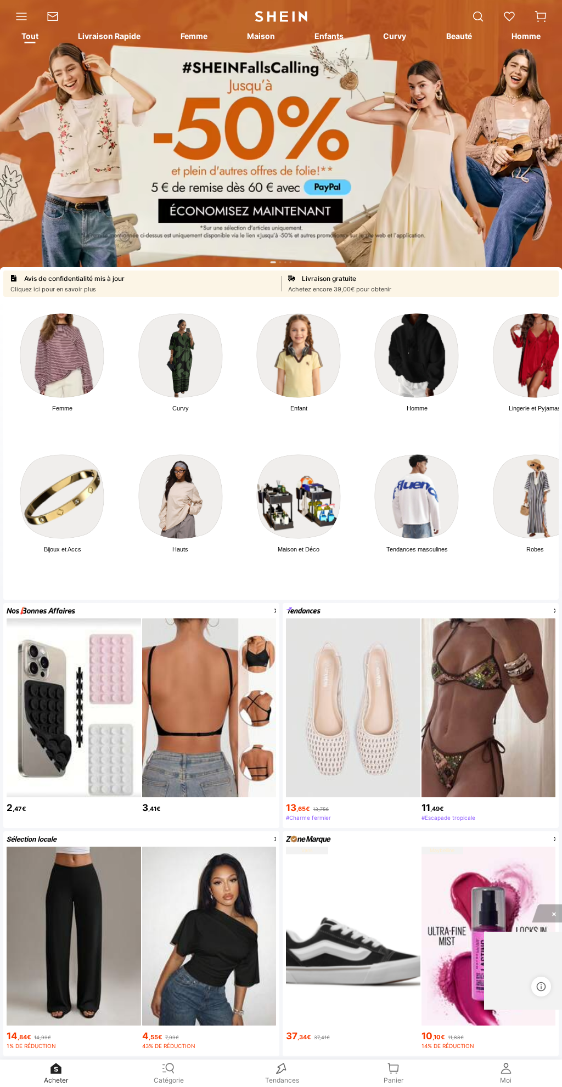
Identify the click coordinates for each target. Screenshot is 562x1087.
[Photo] (62, 355)
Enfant (298, 408)
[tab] (29, 37)
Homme (417, 408)
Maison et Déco (298, 549)
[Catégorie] (18, 16)
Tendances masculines (417, 549)
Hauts (180, 549)
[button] (540, 16)
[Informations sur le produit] (541, 986)
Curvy (180, 408)
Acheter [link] (56, 1080)
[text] (74, 805)
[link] (57, 16)
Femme (62, 408)
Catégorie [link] (169, 1080)
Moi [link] (506, 1080)
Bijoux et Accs (62, 549)
